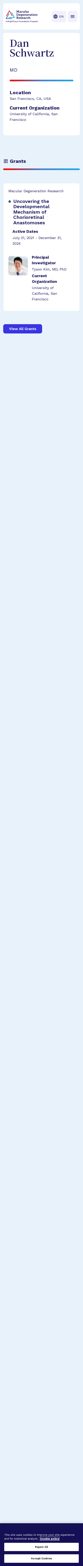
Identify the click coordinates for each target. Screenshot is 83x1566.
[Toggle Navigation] (72, 16)
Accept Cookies (41, 1558)
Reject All (41, 1546)
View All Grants (22, 329)
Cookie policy (49, 1538)
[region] (41, 1544)
